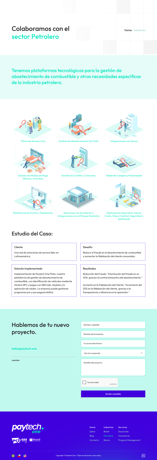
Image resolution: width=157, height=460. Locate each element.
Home (128, 30)
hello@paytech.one (24, 348)
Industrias (108, 427)
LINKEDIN (16, 360)
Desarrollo (123, 431)
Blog (92, 435)
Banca (107, 440)
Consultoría (124, 435)
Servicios (122, 427)
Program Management (129, 440)
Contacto (94, 440)
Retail (106, 431)
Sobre (92, 431)
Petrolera (108, 435)
